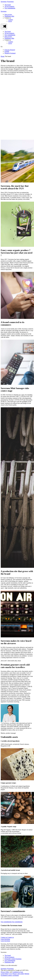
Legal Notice (4, 973)
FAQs (10, 21)
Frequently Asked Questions (13, 959)
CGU (10, 973)
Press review (8, 14)
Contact (10, 19)
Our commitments (10, 8)
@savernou (10, 1)
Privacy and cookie (18, 973)
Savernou (3, 1)
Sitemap (26, 973)
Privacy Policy (5, 972)
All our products (9, 6)
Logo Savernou (5, 939)
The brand (8, 5)
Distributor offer (9, 16)
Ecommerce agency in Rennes (10, 975)
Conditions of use (17, 972)
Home (2, 56)
